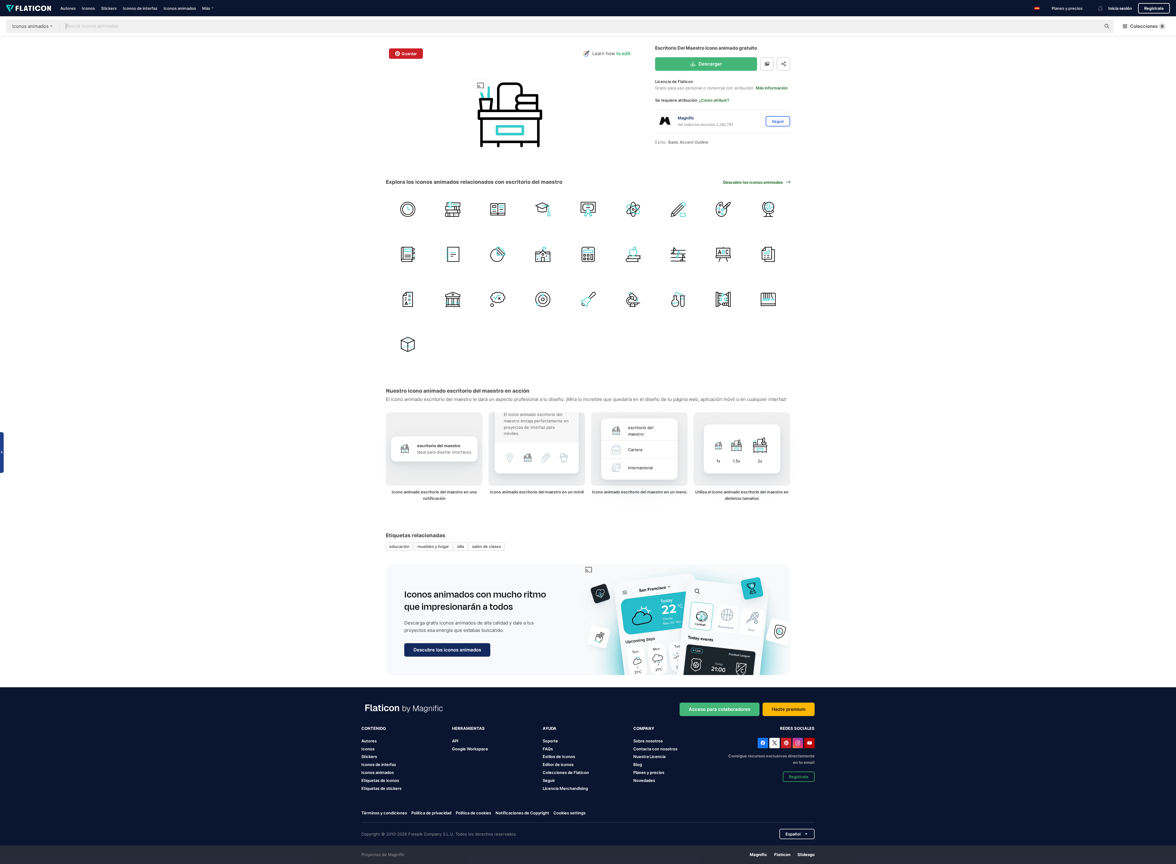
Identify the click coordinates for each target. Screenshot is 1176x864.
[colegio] (543, 254)
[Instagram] (798, 743)
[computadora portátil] (407, 254)
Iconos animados (180, 8)
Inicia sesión (1120, 8)
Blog (637, 764)
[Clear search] (1093, 26)
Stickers (109, 8)
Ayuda (549, 728)
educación (399, 546)
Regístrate (1154, 8)
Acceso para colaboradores (719, 709)
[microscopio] (633, 299)
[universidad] (452, 299)
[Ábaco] (723, 299)
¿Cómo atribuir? (714, 100)
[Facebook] (763, 743)
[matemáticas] (497, 299)
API (455, 740)
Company (643, 728)
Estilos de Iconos (559, 756)
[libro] (497, 209)
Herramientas (468, 728)
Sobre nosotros (648, 740)
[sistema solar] (543, 299)
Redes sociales (797, 728)
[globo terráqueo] (768, 209)
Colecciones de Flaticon (566, 772)
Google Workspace (470, 748)
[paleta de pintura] (723, 209)
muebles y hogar (433, 546)
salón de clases (486, 546)
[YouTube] (809, 743)
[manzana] (633, 254)
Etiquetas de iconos (380, 780)
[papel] (768, 254)
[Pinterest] (786, 743)
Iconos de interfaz (140, 8)
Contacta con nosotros (655, 748)
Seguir (549, 780)
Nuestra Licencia (649, 756)
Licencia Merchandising (565, 788)
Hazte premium (788, 709)
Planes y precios (1067, 8)
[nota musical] (678, 254)
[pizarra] (723, 254)
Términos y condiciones (384, 812)
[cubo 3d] (407, 344)
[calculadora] (588, 254)
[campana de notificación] (588, 299)
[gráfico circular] (497, 254)
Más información (772, 87)
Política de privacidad (431, 812)
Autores (68, 8)
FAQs (548, 748)
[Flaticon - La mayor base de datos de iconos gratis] (28, 8)
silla (460, 546)
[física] (633, 209)
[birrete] (543, 209)
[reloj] (407, 209)
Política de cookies (473, 812)
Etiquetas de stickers (381, 788)
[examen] (407, 299)
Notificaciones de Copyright (522, 812)
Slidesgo (806, 854)
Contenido (373, 728)
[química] (678, 299)
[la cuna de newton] (768, 299)
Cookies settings (569, 813)
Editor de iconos (558, 764)
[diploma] (588, 209)
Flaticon (782, 854)
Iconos (88, 8)
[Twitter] (774, 743)
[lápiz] (678, 209)
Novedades (644, 780)
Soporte (550, 740)
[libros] (452, 209)
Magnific (758, 854)
